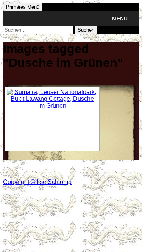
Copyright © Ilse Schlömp (37, 182)
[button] (120, 18)
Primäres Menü (22, 7)
